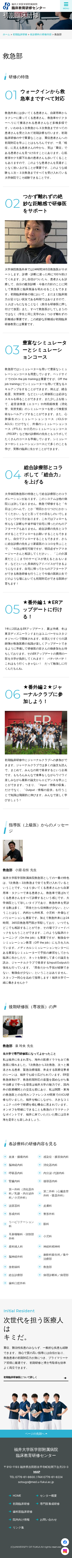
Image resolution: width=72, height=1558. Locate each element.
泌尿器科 (14, 1205)
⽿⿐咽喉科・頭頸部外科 (21, 1236)
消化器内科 (50, 1165)
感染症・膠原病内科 (56, 1156)
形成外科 (14, 1213)
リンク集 (18, 1527)
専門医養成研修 (50, 1503)
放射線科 (14, 1266)
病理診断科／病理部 (56, 1275)
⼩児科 (47, 1236)
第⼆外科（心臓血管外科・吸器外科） (56, 1193)
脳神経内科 (16, 1165)
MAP (36, 1472)
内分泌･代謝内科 (53, 1173)
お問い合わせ (48, 1519)
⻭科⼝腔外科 (17, 1283)
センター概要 (48, 1495)
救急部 (47, 1266)
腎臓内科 (14, 1181)
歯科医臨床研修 (22, 1511)
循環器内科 (50, 1181)
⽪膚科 (47, 1205)
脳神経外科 (16, 1256)
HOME (17, 1495)
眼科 (46, 1224)
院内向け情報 (21, 1519)
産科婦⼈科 (16, 1246)
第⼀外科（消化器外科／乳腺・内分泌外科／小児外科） (21, 1193)
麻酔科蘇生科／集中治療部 (56, 1256)
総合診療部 (16, 1275)
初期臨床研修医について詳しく (20, 1377)
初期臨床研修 (21, 1503)
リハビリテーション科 (21, 1224)
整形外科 (49, 1213)
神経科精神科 (51, 1246)
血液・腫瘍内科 (18, 1156)
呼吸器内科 (16, 1173)
